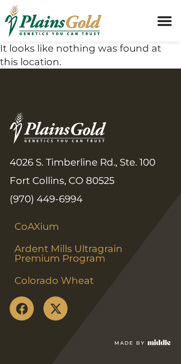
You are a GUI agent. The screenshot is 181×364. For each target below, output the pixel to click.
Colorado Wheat (54, 280)
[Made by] (159, 342)
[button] (164, 20)
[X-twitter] (55, 308)
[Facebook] (22, 308)
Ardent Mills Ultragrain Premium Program (69, 253)
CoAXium (36, 226)
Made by (129, 343)
